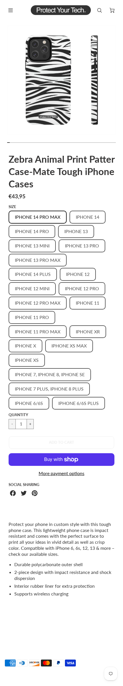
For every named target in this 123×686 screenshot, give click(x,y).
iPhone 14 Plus (33, 274)
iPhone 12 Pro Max (37, 302)
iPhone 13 (76, 231)
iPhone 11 (87, 302)
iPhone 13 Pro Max (37, 260)
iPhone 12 (78, 274)
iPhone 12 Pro (82, 288)
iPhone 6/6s (29, 403)
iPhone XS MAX (69, 345)
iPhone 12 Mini (32, 288)
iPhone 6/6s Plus (78, 403)
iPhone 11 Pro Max (37, 331)
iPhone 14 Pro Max (37, 217)
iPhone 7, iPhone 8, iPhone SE (50, 374)
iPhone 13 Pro (82, 245)
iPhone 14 (87, 217)
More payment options (61, 473)
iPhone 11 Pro (32, 317)
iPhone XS (27, 360)
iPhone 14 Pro (32, 231)
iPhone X (25, 345)
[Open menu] (10, 10)
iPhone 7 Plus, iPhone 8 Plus (49, 388)
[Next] (119, 82)
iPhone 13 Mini (32, 245)
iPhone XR (88, 331)
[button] (61, 442)
